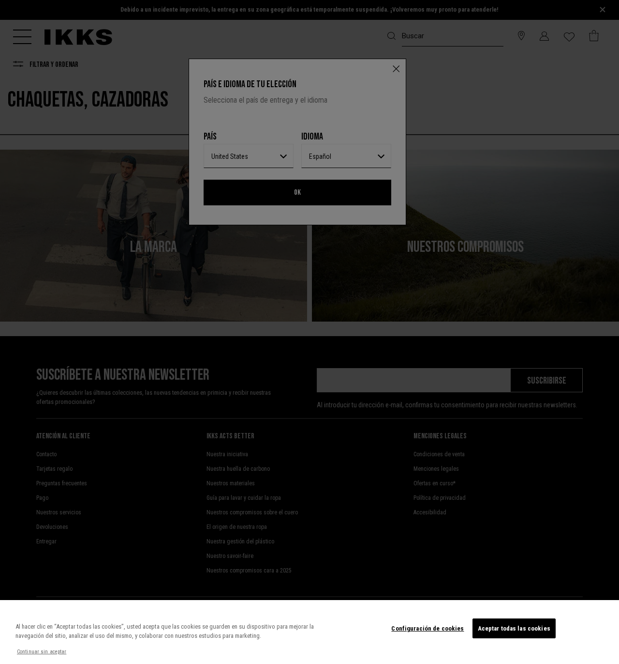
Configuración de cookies (427, 628)
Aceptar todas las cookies (514, 628)
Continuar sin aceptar (41, 652)
